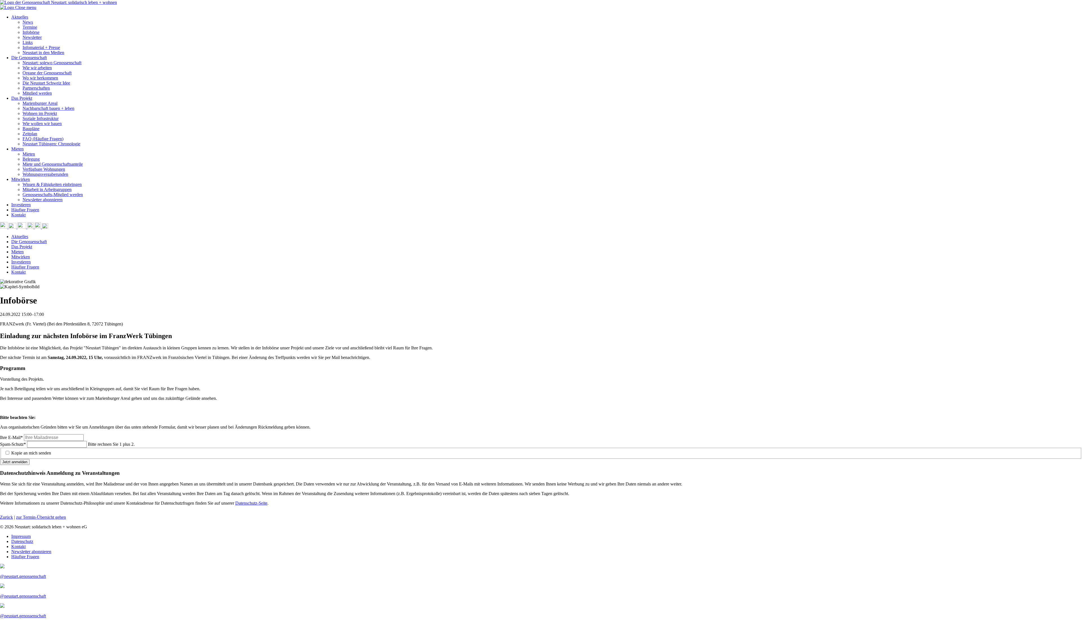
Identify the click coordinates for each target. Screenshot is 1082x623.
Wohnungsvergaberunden (45, 174)
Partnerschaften (36, 88)
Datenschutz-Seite (251, 503)
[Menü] (45, 227)
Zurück (6, 517)
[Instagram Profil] (31, 227)
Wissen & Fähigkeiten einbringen (52, 184)
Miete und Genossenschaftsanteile (53, 164)
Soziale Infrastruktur (41, 118)
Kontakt (18, 214)
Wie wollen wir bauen (42, 123)
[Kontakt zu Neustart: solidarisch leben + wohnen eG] (12, 227)
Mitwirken (20, 179)
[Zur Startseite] (7, 7)
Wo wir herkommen (40, 78)
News (28, 22)
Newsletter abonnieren (43, 199)
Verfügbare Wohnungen (44, 169)
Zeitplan (30, 133)
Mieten (17, 149)
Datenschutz (22, 541)
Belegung (31, 159)
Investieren (21, 204)
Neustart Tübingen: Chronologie (51, 143)
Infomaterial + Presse (41, 47)
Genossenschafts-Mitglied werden (53, 194)
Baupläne (31, 128)
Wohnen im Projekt (40, 113)
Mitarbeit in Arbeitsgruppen (47, 189)
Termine (30, 27)
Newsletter (32, 37)
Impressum (21, 536)
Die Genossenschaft (29, 57)
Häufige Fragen (25, 209)
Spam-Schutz (13, 444)
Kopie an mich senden (31, 453)
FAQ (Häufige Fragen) (43, 138)
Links (28, 42)
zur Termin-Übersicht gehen (41, 517)
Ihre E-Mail (11, 437)
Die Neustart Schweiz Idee (46, 83)
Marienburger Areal (40, 103)
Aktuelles (19, 17)
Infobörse (31, 32)
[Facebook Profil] (38, 227)
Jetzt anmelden (14, 462)
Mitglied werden (37, 93)
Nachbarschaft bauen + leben (48, 108)
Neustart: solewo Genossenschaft (52, 62)
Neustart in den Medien (43, 52)
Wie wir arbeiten (37, 67)
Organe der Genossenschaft (47, 72)
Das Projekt (21, 98)
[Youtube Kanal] (22, 227)
